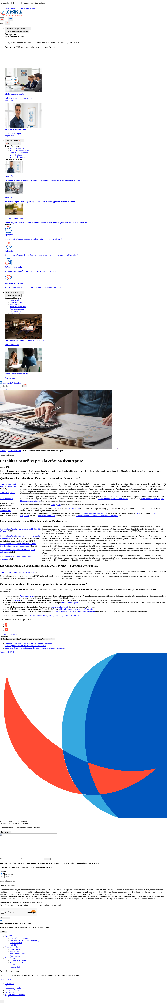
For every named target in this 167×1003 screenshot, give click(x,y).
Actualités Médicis (17, 148)
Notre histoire (15, 300)
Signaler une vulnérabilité (15, 995)
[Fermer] (7, 23)
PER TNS (14, 945)
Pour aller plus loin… (13, 958)
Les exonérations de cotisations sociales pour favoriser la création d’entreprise (35, 648)
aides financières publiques (71, 602)
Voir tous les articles (17, 157)
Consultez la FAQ (7, 652)
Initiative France (104, 499)
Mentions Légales (12, 990)
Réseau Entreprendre (119, 499)
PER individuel (16, 943)
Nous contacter (6, 979)
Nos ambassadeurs (17, 309)
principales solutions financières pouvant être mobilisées (73, 611)
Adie (53, 505)
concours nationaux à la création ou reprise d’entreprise (97, 516)
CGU (7, 986)
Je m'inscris (5, 918)
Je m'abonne (5, 832)
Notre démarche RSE (18, 307)
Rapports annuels (16, 962)
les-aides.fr (16, 600)
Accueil (3, 451)
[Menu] (10, 19)
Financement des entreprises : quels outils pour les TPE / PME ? (54, 615)
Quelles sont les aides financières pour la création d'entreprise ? (29, 643)
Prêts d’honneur (6, 499)
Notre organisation (17, 302)
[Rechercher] (2, 19)
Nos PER (8, 936)
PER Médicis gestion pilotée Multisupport (26, 940)
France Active (5, 511)
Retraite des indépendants (19, 151)
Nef (58, 505)
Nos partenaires (16, 311)
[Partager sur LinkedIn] (6, 626)
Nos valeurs (14, 304)
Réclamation (10, 992)
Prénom (3, 881)
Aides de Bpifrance (7, 493)
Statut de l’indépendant (19, 153)
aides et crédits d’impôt (59, 607)
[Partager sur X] (6, 630)
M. (12, 874)
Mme (5, 874)
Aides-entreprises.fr (27, 596)
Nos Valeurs (14, 951)
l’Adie (137, 513)
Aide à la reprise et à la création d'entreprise (9, 485)
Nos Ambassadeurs (17, 954)
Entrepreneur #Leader (46, 516)
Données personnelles (13, 988)
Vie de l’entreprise (17, 155)
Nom (2, 876)
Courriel (3, 885)
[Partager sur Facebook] (6, 624)
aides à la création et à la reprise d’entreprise (76, 609)
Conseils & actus (14, 451)
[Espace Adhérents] (6, 19)
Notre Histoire (15, 949)
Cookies (8, 997)
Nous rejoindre (15, 967)
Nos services (15, 313)
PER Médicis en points (19, 938)
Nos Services (15, 956)
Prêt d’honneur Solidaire (150, 499)
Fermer (47, 859)
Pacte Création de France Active (95, 513)
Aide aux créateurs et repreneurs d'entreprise (17, 572)
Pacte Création (74, 508)
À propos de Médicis (13, 947)
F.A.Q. (12, 965)
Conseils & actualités (18, 960)
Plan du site (9, 984)
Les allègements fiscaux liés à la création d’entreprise (25, 646)
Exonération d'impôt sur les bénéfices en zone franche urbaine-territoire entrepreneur (18, 545)
